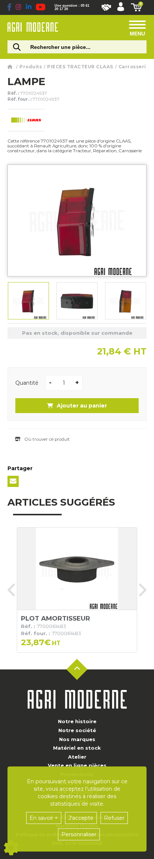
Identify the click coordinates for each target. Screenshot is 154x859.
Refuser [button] (114, 818)
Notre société (77, 730)
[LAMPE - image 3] (125, 300)
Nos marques (77, 739)
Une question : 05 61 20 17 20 (72, 7)
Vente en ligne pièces (77, 765)
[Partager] (13, 481)
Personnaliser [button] (78, 834)
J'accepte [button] (80, 818)
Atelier (77, 757)
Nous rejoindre (106, 7)
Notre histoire (77, 721)
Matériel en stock (77, 748)
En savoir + (44, 818)
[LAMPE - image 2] (77, 300)
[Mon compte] (120, 7)
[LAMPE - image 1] (28, 300)
